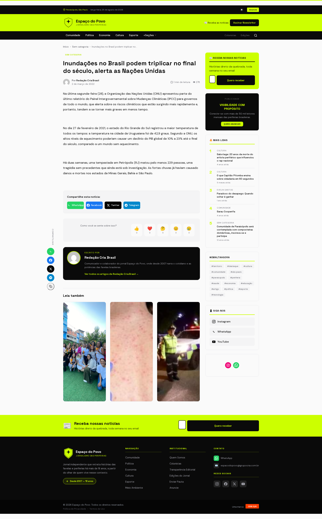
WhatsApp (226, 458)
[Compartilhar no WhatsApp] (50, 251)
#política (228, 289)
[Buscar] (255, 35)
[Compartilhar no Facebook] (50, 260)
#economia (229, 283)
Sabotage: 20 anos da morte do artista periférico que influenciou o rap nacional (235, 157)
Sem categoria (80, 46)
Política (90, 35)
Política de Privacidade (74, 508)
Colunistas (230, 35)
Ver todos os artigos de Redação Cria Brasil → (112, 273)
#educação (246, 283)
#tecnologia (217, 294)
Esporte (133, 35)
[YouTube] (243, 484)
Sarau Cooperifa (226, 211)
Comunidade (73, 35)
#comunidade (218, 272)
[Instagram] (217, 484)
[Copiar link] (50, 286)
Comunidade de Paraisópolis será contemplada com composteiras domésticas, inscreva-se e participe (235, 231)
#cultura (248, 266)
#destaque (232, 266)
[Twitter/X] (234, 484)
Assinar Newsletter (244, 22)
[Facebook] (225, 484)
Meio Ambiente (134, 487)
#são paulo (236, 272)
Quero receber (236, 80)
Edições (245, 35)
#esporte (243, 289)
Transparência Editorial (182, 469)
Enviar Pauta (177, 481)
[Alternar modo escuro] (241, 9)
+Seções (149, 35)
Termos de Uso (97, 508)
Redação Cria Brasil (87, 80)
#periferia (235, 277)
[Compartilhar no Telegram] (50, 277)
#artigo (215, 289)
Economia (104, 35)
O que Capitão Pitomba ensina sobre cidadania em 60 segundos (235, 177)
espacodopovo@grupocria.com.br (237, 465)
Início (66, 46)
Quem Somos (177, 457)
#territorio (216, 266)
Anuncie (253, 9)
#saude (215, 283)
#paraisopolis (218, 277)
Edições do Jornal (180, 475)
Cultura (120, 35)
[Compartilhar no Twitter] (50, 269)
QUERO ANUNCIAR (232, 124)
